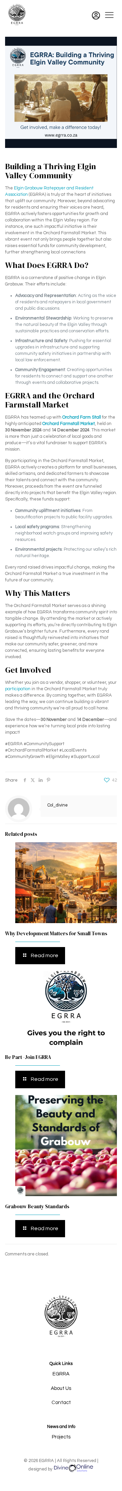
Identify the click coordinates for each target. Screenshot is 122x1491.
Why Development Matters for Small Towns (56, 933)
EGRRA (61, 1373)
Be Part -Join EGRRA (28, 1057)
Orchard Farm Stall (81, 417)
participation (17, 689)
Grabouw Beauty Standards (37, 1206)
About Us (61, 1388)
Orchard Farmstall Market (68, 423)
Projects (61, 1436)
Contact (61, 1402)
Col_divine (57, 805)
